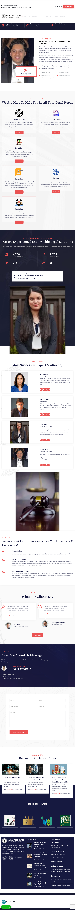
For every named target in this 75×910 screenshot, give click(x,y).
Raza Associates (41, 901)
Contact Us (71, 901)
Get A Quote (68, 6)
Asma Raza (44, 374)
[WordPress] (49, 389)
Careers (62, 16)
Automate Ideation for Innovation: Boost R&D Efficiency (40, 854)
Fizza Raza (43, 425)
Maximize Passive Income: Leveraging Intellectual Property (40, 865)
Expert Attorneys (11, 24)
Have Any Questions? (19, 667)
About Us (27, 16)
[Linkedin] (46, 389)
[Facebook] (41, 389)
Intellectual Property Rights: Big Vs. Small (36, 779)
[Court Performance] (51, 25)
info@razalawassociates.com (10, 5)
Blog (51, 16)
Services (34, 16)
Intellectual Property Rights (12, 779)
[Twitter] (43, 389)
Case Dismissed (35, 24)
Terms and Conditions (60, 901)
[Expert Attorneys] (2, 25)
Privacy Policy (49, 901)
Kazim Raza (44, 450)
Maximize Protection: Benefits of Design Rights (40, 844)
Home (21, 16)
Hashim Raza (44, 399)
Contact (56, 16)
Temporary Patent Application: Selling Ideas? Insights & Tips (60, 780)
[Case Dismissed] (27, 25)
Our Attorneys (44, 16)
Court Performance (61, 24)
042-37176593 (28, 7)
